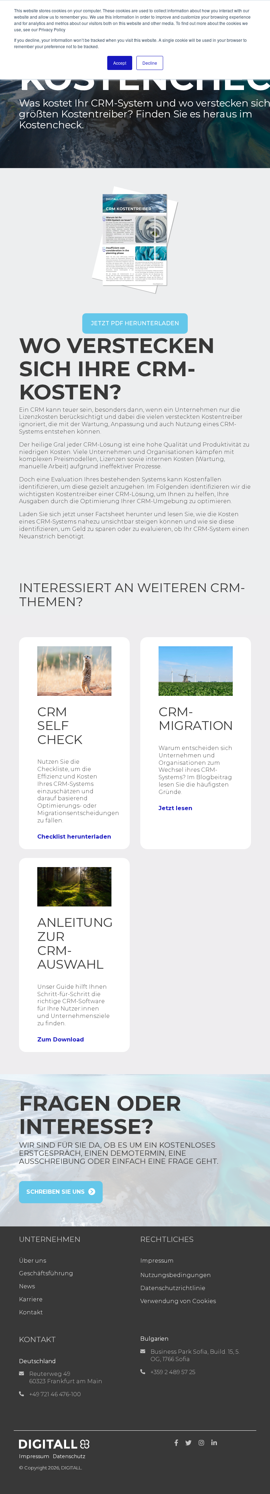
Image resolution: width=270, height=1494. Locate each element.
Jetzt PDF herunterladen (135, 323)
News (27, 1286)
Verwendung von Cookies (178, 1301)
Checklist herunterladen (74, 837)
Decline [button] (149, 63)
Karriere (31, 1299)
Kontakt (31, 1312)
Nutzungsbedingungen (175, 1275)
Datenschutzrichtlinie (172, 1288)
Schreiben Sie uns (55, 1191)
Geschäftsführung (46, 1273)
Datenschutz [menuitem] (69, 1456)
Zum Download (60, 1040)
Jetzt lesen (175, 808)
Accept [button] (119, 63)
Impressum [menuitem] (34, 1456)
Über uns (32, 1260)
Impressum (157, 1260)
